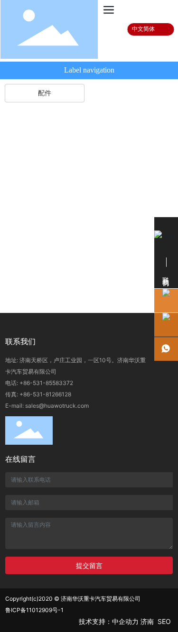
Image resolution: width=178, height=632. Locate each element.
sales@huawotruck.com (57, 405)
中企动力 (125, 621)
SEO (165, 621)
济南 (147, 621)
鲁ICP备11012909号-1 (34, 610)
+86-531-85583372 (46, 382)
